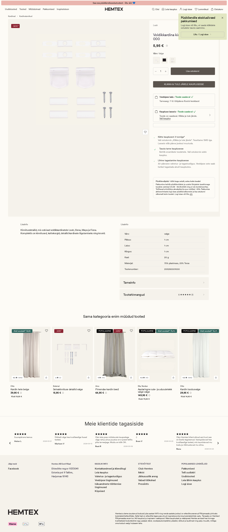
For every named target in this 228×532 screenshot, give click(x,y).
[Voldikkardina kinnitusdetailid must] (164, 60)
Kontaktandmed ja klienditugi (110, 468)
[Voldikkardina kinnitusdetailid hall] (173, 60)
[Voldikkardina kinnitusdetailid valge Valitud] (156, 60)
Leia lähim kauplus (191, 480)
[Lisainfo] (166, 46)
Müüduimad (34, 9)
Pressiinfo (143, 483)
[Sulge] (222, 18)
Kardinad (12, 16)
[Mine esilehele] (114, 9)
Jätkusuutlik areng (148, 476)
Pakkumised (48, 9)
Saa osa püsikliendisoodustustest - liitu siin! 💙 (114, 3)
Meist (141, 472)
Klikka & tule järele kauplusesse (184, 84)
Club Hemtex (145, 468)
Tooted (22, 9)
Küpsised (100, 491)
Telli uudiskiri (188, 472)
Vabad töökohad (147, 480)
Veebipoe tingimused (106, 480)
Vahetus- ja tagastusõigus (108, 476)
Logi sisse (186, 483)
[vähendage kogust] (155, 71)
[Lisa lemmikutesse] (145, 132)
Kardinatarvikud (25, 16)
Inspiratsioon (63, 9)
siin (191, 194)
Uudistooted (11, 9)
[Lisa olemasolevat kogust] (165, 71)
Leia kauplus (101, 472)
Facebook (13, 468)
